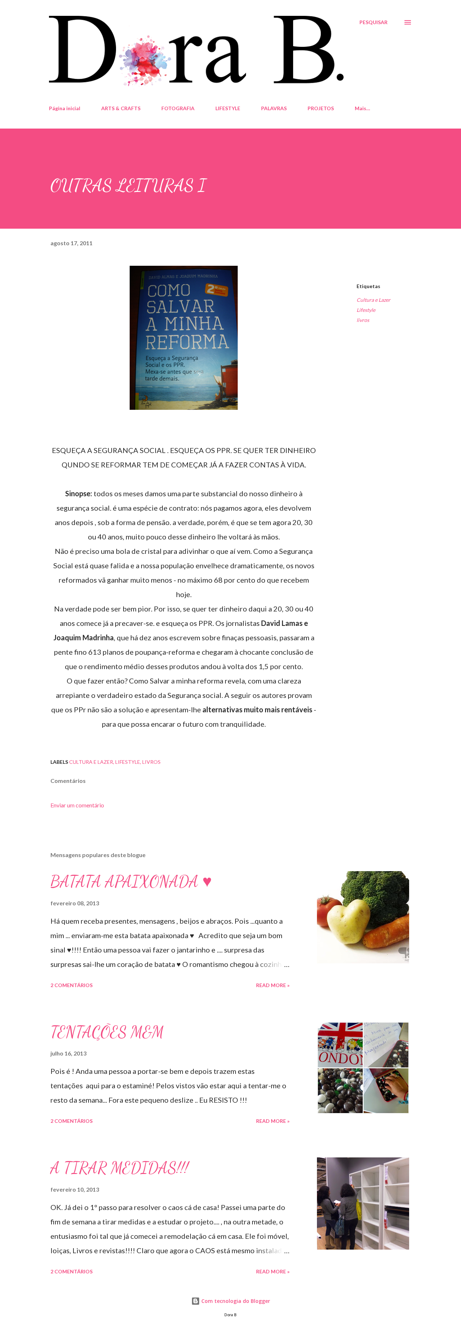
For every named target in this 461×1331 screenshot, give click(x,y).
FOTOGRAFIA (177, 108)
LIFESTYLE (227, 108)
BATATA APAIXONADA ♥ (131, 881)
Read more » (273, 985)
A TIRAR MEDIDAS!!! (119, 1168)
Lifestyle (366, 310)
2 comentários (71, 985)
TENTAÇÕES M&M (107, 1032)
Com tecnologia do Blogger (235, 1301)
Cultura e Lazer (373, 300)
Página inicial (64, 108)
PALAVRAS (274, 108)
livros (363, 320)
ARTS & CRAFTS (120, 108)
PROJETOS (321, 108)
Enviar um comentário (77, 805)
